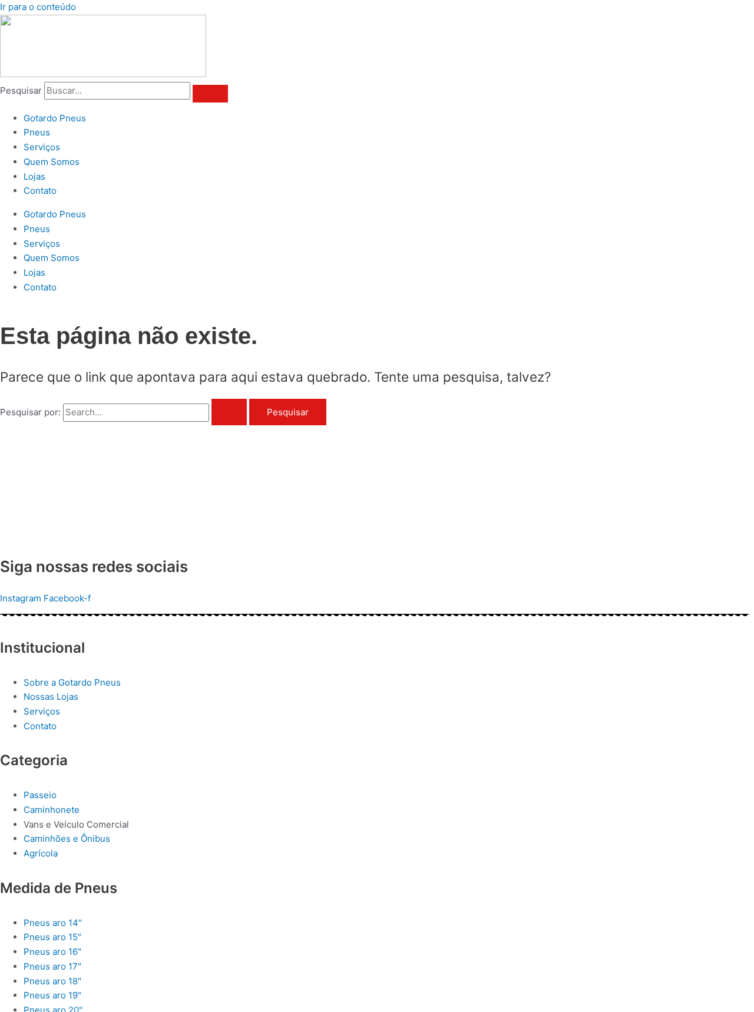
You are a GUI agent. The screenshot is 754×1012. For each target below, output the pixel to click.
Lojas (34, 176)
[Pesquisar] (210, 93)
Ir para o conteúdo (38, 6)
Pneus (37, 132)
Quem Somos (52, 161)
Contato (40, 190)
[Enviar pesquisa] (229, 412)
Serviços (42, 147)
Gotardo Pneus (55, 118)
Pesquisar (21, 90)
